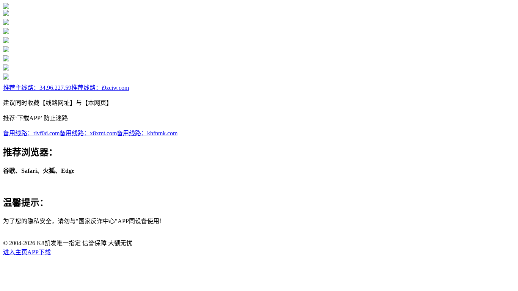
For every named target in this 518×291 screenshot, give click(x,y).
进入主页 (15, 252)
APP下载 (39, 252)
